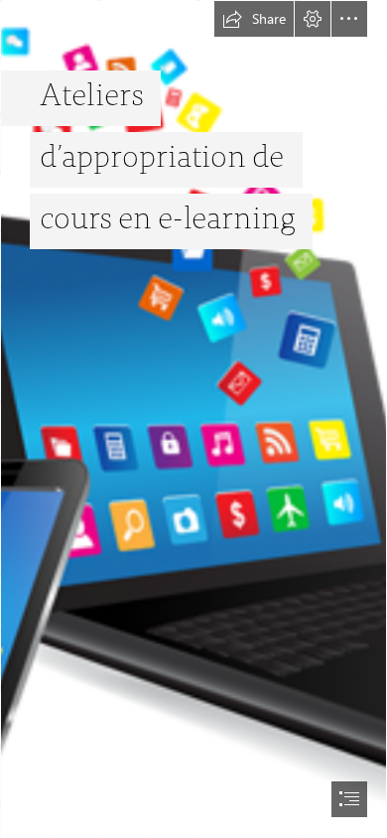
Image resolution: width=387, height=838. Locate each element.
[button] (254, 19)
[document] (193, 419)
